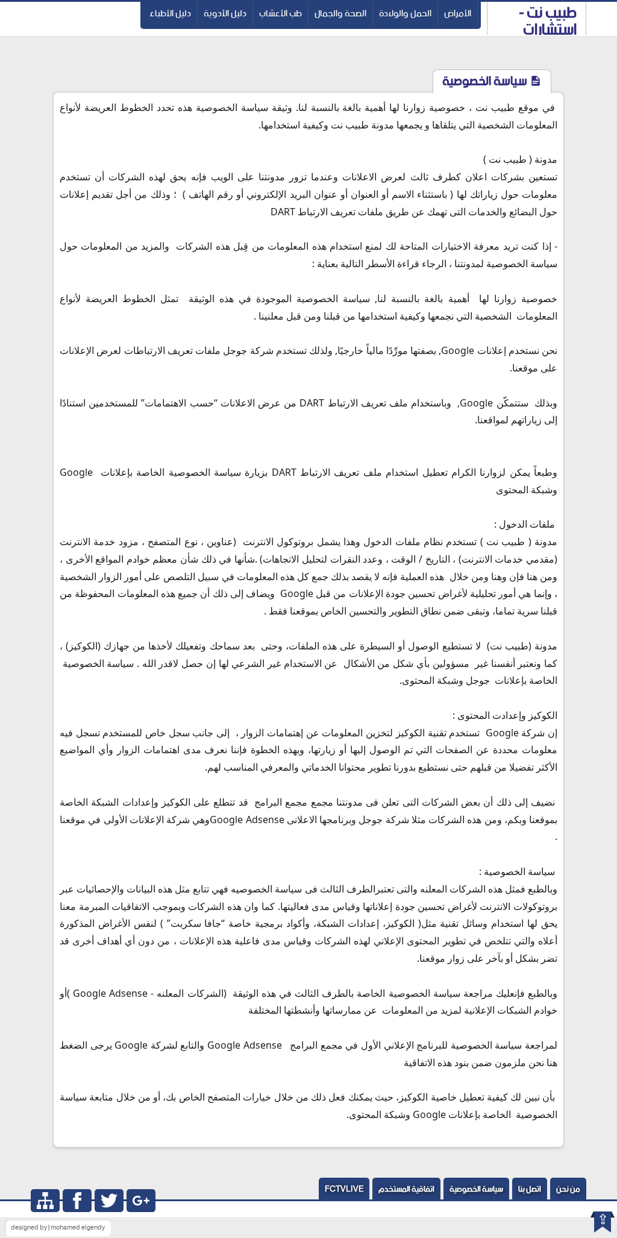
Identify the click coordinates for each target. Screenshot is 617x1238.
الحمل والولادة (405, 13)
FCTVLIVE (344, 1189)
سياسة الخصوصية (476, 1189)
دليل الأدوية (225, 13)
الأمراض (457, 13)
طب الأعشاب (280, 13)
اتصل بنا (529, 1189)
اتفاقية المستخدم (406, 1189)
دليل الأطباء (170, 13)
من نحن (568, 1189)
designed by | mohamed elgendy (58, 1228)
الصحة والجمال (340, 13)
